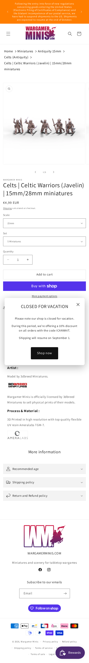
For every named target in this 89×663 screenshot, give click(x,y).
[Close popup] (78, 305)
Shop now (44, 353)
